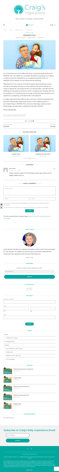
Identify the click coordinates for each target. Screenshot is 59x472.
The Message (10, 359)
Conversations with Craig (14, 348)
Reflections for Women (13, 355)
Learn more (29, 257)
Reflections (9, 352)
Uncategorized (9, 341)
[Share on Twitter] (30, 121)
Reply (54, 168)
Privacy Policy (25, 454)
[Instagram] (52, 25)
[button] (5, 147)
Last (31, 310)
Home (4, 29)
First (4, 310)
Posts (10, 29)
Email (4, 314)
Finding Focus (16, 154)
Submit (29, 324)
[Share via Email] (33, 121)
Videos (7, 345)
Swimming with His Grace (43, 154)
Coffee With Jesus (19, 29)
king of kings (7, 115)
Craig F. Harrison (21, 37)
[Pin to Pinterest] (31, 121)
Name (4, 305)
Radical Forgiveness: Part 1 (21, 395)
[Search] (55, 25)
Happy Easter (17, 377)
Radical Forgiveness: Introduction (23, 369)
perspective (15, 115)
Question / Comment (8, 299)
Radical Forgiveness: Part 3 (21, 386)
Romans (22, 115)
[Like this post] (27, 121)
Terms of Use (33, 454)
